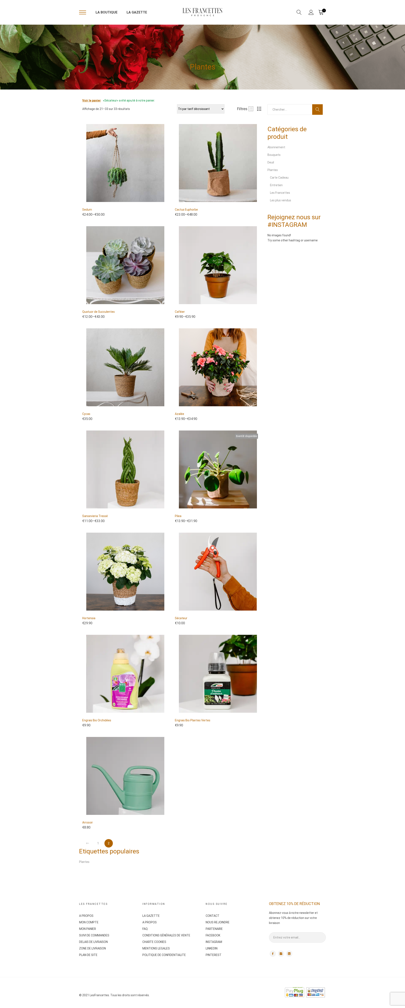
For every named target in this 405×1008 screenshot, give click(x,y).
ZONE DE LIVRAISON (92, 948)
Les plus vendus (280, 200)
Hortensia (88, 618)
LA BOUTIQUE (106, 12)
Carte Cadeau (279, 177)
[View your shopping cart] (321, 12)
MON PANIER (87, 928)
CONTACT (212, 915)
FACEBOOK (213, 935)
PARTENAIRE (214, 928)
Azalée (179, 414)
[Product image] (125, 163)
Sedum (87, 209)
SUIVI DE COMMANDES (94, 935)
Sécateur (181, 618)
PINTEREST (213, 955)
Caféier (180, 311)
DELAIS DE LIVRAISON (93, 942)
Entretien (276, 185)
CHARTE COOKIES (154, 942)
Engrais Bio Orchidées (96, 720)
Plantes (272, 170)
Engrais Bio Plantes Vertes (192, 720)
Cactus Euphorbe (186, 209)
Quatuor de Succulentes (98, 311)
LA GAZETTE (137, 12)
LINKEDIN (211, 948)
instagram (281, 954)
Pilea (178, 516)
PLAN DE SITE (88, 955)
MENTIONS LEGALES (156, 948)
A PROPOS (86, 915)
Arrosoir (87, 822)
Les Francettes (280, 192)
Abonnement (276, 147)
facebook (273, 954)
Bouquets (274, 154)
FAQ (145, 928)
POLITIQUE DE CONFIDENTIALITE (164, 955)
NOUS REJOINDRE (218, 922)
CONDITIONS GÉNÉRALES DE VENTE (166, 935)
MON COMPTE (89, 922)
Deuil (270, 162)
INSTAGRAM (214, 942)
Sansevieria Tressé (95, 516)
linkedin (289, 954)
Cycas (86, 414)
